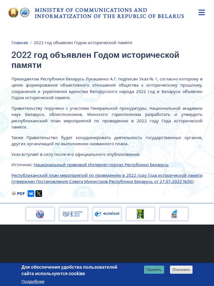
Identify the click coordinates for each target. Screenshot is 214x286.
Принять (154, 269)
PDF (21, 193)
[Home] (21, 13)
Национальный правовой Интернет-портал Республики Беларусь (101, 164)
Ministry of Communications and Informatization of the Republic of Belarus (109, 13)
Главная (19, 42)
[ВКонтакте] (31, 193)
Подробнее (32, 281)
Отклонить (181, 270)
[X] (38, 193)
